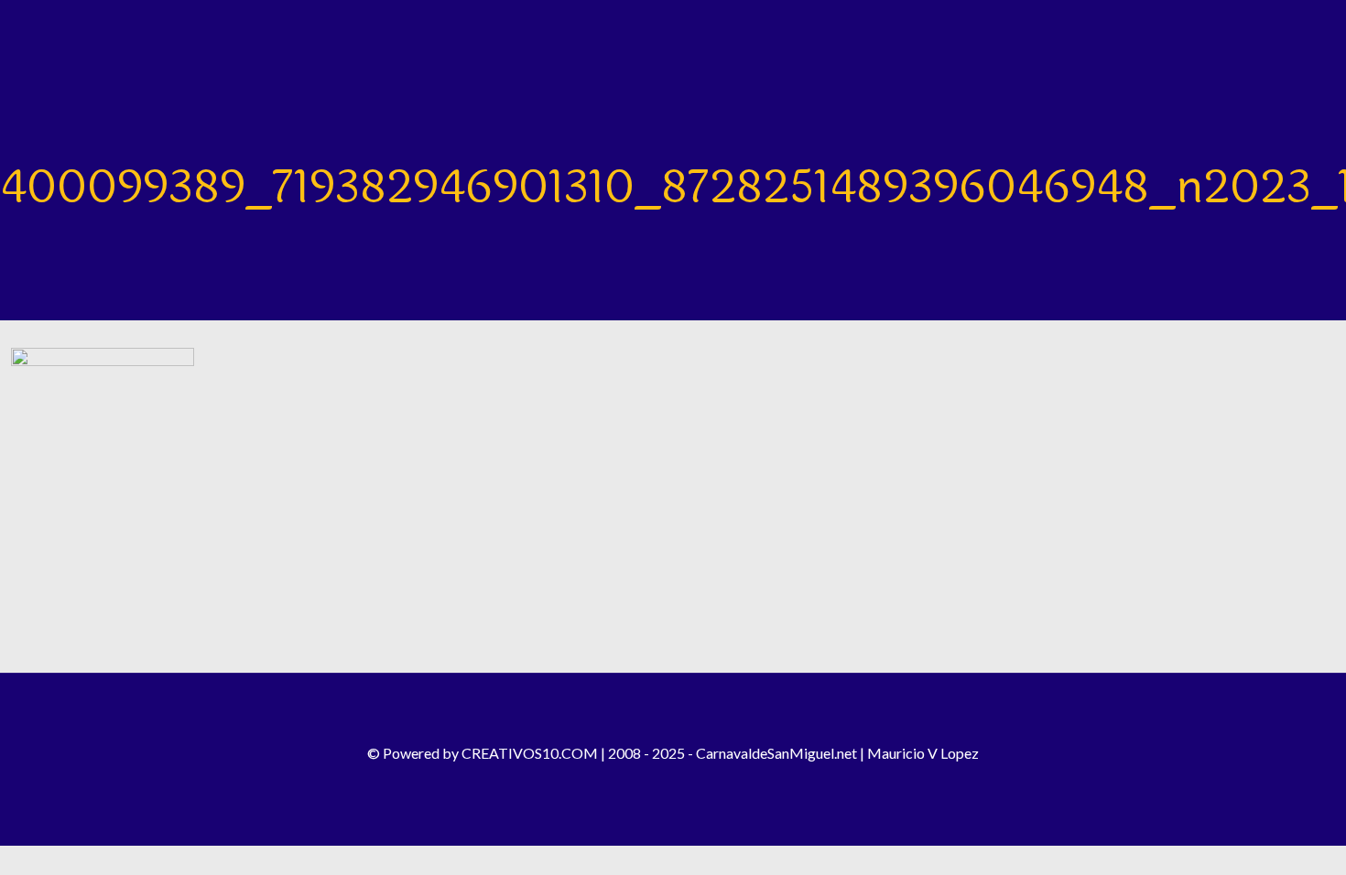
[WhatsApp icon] (710, 781)
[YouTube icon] (685, 781)
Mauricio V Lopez (923, 753)
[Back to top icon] (673, 711)
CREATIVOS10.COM (529, 753)
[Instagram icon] (660, 781)
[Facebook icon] (636, 781)
